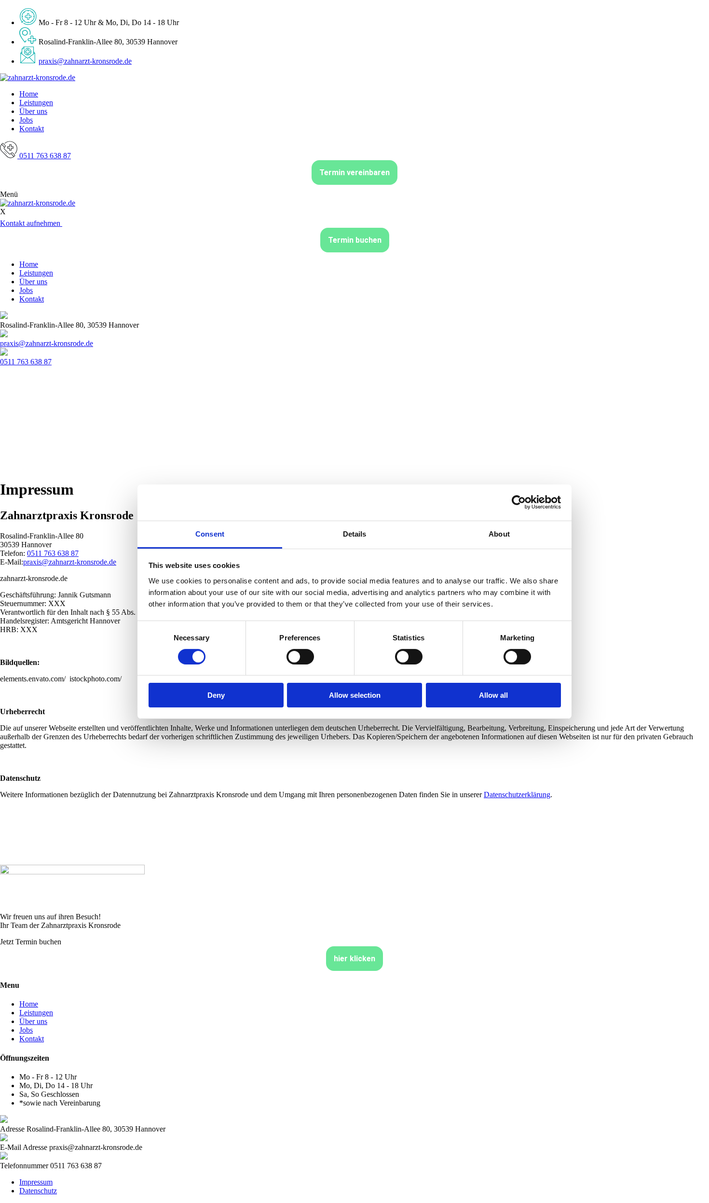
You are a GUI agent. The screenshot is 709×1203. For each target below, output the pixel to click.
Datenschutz (38, 1191)
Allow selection (355, 695)
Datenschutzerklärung (517, 794)
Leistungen (36, 102)
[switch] (300, 656)
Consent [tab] (209, 533)
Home (28, 94)
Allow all (493, 695)
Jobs (26, 120)
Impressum (36, 1182)
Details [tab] (355, 533)
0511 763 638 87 (26, 362)
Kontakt (31, 128)
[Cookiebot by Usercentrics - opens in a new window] (519, 502)
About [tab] (499, 533)
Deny (216, 695)
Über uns (33, 111)
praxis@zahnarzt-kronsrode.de (85, 61)
